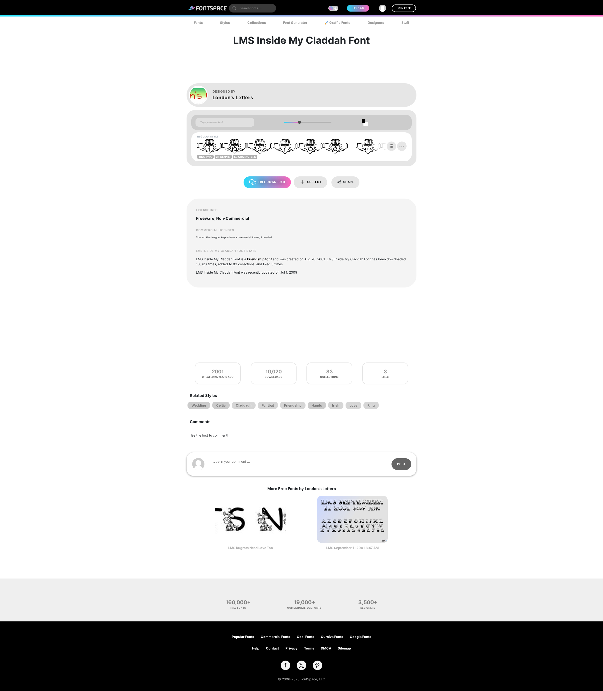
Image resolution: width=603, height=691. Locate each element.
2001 (218, 372)
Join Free (404, 8)
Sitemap (344, 648)
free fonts (238, 607)
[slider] (299, 122)
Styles (225, 23)
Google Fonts (360, 637)
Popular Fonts (243, 637)
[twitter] (301, 665)
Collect (314, 182)
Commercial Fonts (275, 637)
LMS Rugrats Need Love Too (250, 548)
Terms (309, 648)
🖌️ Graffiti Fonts (337, 23)
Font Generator (295, 23)
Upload (358, 8)
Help (255, 648)
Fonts (198, 23)
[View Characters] (391, 146)
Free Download (271, 182)
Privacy (291, 648)
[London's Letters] (200, 95)
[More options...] (402, 146)
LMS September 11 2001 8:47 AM (352, 548)
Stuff (405, 23)
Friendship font (259, 259)
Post (401, 464)
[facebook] (285, 665)
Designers (376, 23)
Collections (256, 23)
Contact (272, 648)
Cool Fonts (305, 637)
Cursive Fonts (332, 637)
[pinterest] (317, 665)
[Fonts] (208, 8)
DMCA (326, 648)
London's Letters (232, 97)
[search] (252, 8)
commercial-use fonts (304, 607)
